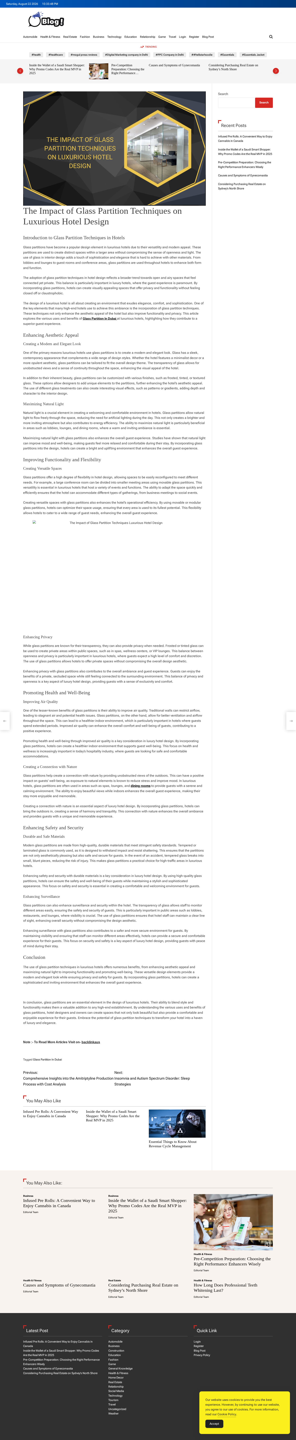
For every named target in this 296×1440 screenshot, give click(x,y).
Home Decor (116, 1377)
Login (182, 36)
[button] (20, 71)
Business (98, 36)
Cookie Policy (226, 1414)
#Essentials (227, 54)
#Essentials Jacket (253, 54)
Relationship (147, 36)
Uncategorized (117, 1409)
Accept (214, 1424)
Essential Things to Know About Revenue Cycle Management (173, 1144)
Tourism (113, 1400)
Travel (172, 36)
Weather (113, 1413)
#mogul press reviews (84, 54)
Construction (116, 1350)
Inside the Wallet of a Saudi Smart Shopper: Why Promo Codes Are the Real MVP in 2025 (113, 1116)
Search (223, 94)
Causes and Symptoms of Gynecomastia (114, 65)
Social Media (116, 1391)
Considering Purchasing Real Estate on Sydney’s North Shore (173, 67)
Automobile (30, 36)
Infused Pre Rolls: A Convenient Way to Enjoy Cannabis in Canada (50, 1114)
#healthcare (56, 54)
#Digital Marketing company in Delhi (126, 54)
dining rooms (140, 786)
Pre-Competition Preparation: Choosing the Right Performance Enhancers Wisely (68, 71)
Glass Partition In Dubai (47, 1059)
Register (194, 36)
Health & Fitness (50, 36)
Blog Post (208, 36)
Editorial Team (30, 1212)
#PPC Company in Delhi (170, 54)
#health (36, 54)
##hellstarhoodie (201, 54)
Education (130, 36)
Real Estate (70, 36)
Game (162, 36)
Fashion (85, 36)
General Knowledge (120, 1368)
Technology (114, 36)
